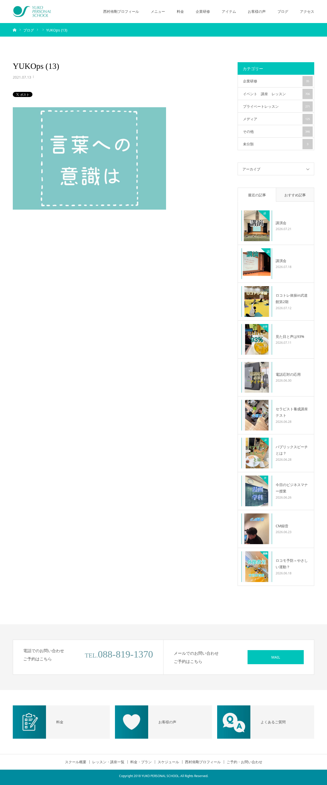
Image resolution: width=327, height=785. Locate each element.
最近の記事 (257, 194)
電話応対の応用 (288, 374)
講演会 (281, 222)
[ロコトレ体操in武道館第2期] (256, 301)
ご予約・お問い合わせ (244, 762)
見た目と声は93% (290, 336)
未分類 (275, 144)
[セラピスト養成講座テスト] (256, 415)
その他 (276, 131)
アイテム (229, 11)
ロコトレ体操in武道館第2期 (292, 298)
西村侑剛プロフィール (121, 11)
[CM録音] (256, 528)
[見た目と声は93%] (256, 339)
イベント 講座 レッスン (276, 93)
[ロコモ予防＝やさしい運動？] (256, 566)
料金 (180, 11)
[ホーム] (14, 29)
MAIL (275, 657)
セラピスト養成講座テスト (292, 412)
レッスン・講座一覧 (108, 762)
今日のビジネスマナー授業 (292, 487)
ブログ (282, 11)
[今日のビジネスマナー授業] (256, 491)
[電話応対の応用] (256, 377)
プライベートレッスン (276, 106)
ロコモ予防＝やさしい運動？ (292, 563)
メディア (276, 118)
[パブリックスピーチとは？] (256, 453)
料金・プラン (141, 762)
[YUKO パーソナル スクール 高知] (32, 11)
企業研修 (203, 11)
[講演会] (256, 225)
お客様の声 (257, 11)
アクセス (307, 11)
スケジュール (168, 762)
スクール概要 (75, 762)
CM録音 (282, 525)
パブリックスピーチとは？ (292, 450)
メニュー (158, 11)
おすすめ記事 (295, 194)
